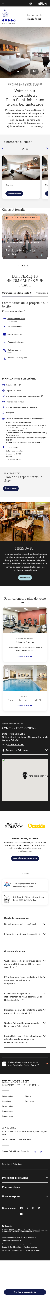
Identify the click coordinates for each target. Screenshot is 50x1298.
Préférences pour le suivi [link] (11, 1237)
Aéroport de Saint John (17, 750)
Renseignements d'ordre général (20, 924)
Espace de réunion (15, 342)
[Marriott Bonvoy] (41, 3)
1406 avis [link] (11, 23)
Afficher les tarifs (14, 193)
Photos (28, 1096)
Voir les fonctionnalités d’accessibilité (21, 407)
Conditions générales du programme (15, 1244)
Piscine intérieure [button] (14, 326)
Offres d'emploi (28, 1237)
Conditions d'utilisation (10, 1241)
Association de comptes (25, 858)
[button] (30, 3)
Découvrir (25, 577)
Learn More (11, 488)
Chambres (6, 1101)
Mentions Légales (30, 1247)
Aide (38, 1250)
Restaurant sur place (16, 319)
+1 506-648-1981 (15, 744)
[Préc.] (5, 148)
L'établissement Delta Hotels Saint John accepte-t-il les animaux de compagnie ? (23, 980)
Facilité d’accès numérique (12, 1250)
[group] (25, 544)
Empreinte (29, 1101)
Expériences (7, 1111)
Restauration (7, 1106)
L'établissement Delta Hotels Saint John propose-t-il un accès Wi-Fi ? (23, 1011)
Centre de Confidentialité (11, 1247)
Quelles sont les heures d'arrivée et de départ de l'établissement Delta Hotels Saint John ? (22, 964)
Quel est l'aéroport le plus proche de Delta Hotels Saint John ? (21, 1024)
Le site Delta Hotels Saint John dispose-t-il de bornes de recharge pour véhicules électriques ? (23, 1039)
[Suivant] (44, 148)
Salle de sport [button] (13, 350)
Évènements (7, 1116)
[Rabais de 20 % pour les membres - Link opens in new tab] (25, 236)
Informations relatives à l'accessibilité (22, 934)
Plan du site (29, 1250)
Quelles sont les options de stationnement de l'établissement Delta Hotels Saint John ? (23, 996)
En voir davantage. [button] (36, 126)
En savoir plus (23, 656)
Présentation (7, 1096)
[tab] (17, 293)
